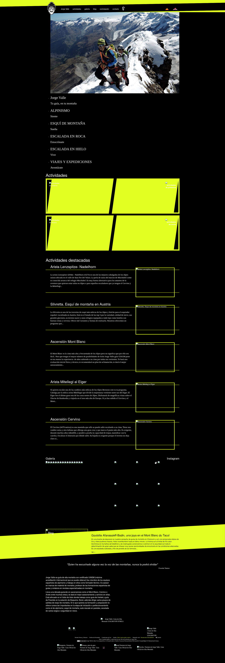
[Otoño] (147, 222)
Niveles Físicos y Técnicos (81, 637)
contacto (115, 9)
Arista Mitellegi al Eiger (68, 381)
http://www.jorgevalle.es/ (100, 641)
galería (87, 9)
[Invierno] (76, 184)
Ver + (93, 552)
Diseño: (122, 637)
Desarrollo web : (143, 637)
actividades (77, 9)
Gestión (159, 637)
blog (94, 9)
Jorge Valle (65, 9)
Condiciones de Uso (106, 637)
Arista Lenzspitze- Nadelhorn (73, 266)
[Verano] (76, 221)
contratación (104, 9)
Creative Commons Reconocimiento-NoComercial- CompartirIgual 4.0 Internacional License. (137, 641)
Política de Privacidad (94, 637)
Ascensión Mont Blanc (67, 341)
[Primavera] (147, 185)
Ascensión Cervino (65, 419)
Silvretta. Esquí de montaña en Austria (80, 304)
